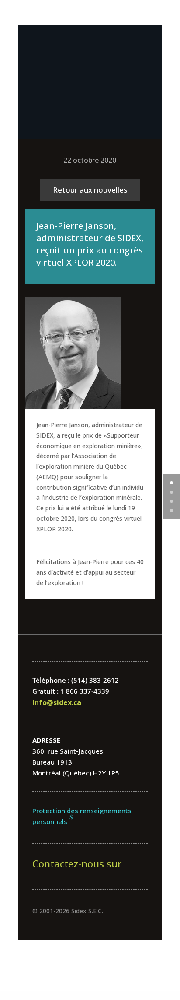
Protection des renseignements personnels (82, 816)
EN (90, 117)
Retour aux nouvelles (90, 190)
